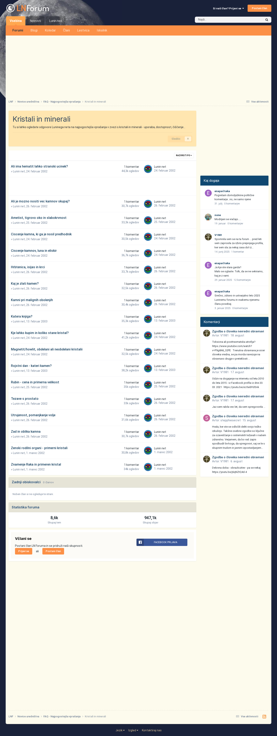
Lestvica (83, 30)
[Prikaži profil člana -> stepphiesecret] (206, 418)
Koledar (50, 30)
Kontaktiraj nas (152, 730)
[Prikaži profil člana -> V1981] (208, 236)
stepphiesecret (230, 420)
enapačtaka (222, 191)
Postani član (259, 8)
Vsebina (16, 21)
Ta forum (251, 19)
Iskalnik (102, 30)
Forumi (17, 30)
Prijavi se (23, 551)
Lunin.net (55, 21)
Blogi (34, 30)
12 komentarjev (242, 280)
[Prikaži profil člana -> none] (208, 217)
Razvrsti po (183, 155)
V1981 (218, 235)
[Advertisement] (138, 66)
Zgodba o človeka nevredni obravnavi (238, 331)
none (218, 215)
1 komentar (237, 251)
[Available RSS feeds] (264, 717)
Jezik (119, 730)
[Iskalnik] (266, 20)
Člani (66, 30)
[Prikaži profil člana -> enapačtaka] (208, 193)
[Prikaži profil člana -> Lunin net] (148, 169)
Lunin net (19, 171)
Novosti (35, 21)
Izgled (132, 730)
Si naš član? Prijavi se (227, 8)
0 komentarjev (232, 203)
